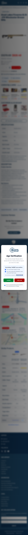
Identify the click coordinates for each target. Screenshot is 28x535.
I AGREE (9, 280)
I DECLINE (19, 280)
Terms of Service (20, 275)
